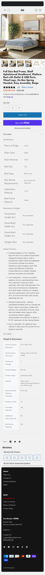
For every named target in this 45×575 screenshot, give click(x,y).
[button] (7, 457)
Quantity (6, 103)
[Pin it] (19, 442)
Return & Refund (9, 505)
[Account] (35, 10)
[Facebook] (9, 547)
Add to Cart (22, 115)
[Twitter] (4, 547)
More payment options (22, 128)
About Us (6, 475)
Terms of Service (9, 502)
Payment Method (9, 481)
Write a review (27, 87)
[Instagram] (13, 547)
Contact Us (7, 478)
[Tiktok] (22, 547)
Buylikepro (11, 568)
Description (7, 134)
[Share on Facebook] (10, 442)
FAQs (5, 485)
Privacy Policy (8, 508)
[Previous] (4, 4)
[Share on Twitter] (15, 442)
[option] (22, 36)
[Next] (40, 4)
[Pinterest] (27, 547)
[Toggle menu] (4, 10)
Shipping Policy (8, 498)
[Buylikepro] (22, 10)
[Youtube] (18, 547)
